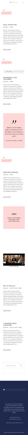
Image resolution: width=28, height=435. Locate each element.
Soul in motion (10, 25)
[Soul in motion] (14, 15)
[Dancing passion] (14, 163)
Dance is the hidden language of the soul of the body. (14, 219)
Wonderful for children (10, 78)
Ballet (11, 27)
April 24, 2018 (6, 13)
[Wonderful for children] (14, 64)
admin (7, 27)
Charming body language (10, 324)
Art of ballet (9, 286)
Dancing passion (10, 172)
